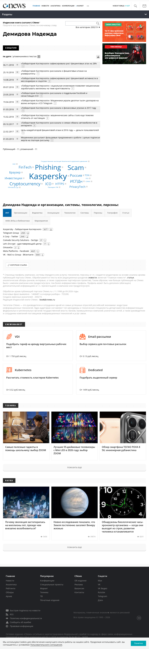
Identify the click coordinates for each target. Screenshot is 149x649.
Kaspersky (48, 176)
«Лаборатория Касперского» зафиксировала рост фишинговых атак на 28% (59, 63)
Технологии (70, 212)
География (112, 212)
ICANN (88, 181)
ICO (48, 183)
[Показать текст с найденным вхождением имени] (39, 56)
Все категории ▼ (88, 27)
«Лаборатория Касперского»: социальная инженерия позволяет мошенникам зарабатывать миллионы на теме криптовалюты (60, 87)
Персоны (98, 212)
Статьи (125, 212)
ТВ (41, 596)
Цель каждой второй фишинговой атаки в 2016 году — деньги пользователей (60, 130)
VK (99, 584)
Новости (10, 580)
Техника (44, 592)
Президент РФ (53, 187)
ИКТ (7, 212)
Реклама (78, 584)
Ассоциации (53, 212)
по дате (7, 56)
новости (93, 277)
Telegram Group (11, 232)
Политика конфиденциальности (26, 618)
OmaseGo (8, 247)
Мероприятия (41, 220)
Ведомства (37, 212)
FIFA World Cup (13, 187)
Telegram (102, 596)
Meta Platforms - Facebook (16, 251)
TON (87, 175)
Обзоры (10, 592)
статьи (130, 277)
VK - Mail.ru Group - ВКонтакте (18, 254)
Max (100, 580)
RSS (12, 614)
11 (51, 229)
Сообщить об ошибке (20, 622)
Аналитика (55, 6)
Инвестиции (13, 178)
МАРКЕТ (80, 6)
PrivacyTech (77, 187)
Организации (20, 212)
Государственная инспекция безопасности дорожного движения (64, 161)
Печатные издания (49, 600)
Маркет (44, 588)
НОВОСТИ (45, 6)
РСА (87, 178)
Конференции (47, 580)
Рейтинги (10, 588)
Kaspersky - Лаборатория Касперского (22, 229)
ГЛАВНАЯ (36, 6)
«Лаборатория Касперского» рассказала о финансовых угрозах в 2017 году (58, 108)
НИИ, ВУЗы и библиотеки (17, 220)
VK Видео (102, 588)
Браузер (15, 172)
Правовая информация (21, 626)
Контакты (79, 592)
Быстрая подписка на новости (25, 610)
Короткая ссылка (18, 265)
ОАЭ (14, 164)
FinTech (25, 167)
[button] (135, 6)
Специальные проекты (51, 584)
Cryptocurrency (24, 184)
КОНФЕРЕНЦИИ (68, 6)
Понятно (138, 643)
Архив (9, 596)
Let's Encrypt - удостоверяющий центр (22, 243)
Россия (76, 175)
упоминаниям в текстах (25, 56)
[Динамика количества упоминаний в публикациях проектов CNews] (98, 57)
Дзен (100, 600)
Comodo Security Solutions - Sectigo (20, 240)
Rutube (101, 592)
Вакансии (79, 588)
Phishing (48, 167)
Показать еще (74, 467)
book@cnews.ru (47, 299)
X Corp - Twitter (10, 236)
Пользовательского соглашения (46, 644)
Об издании (80, 580)
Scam (76, 167)
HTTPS (59, 184)
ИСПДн (76, 181)
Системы (84, 212)
